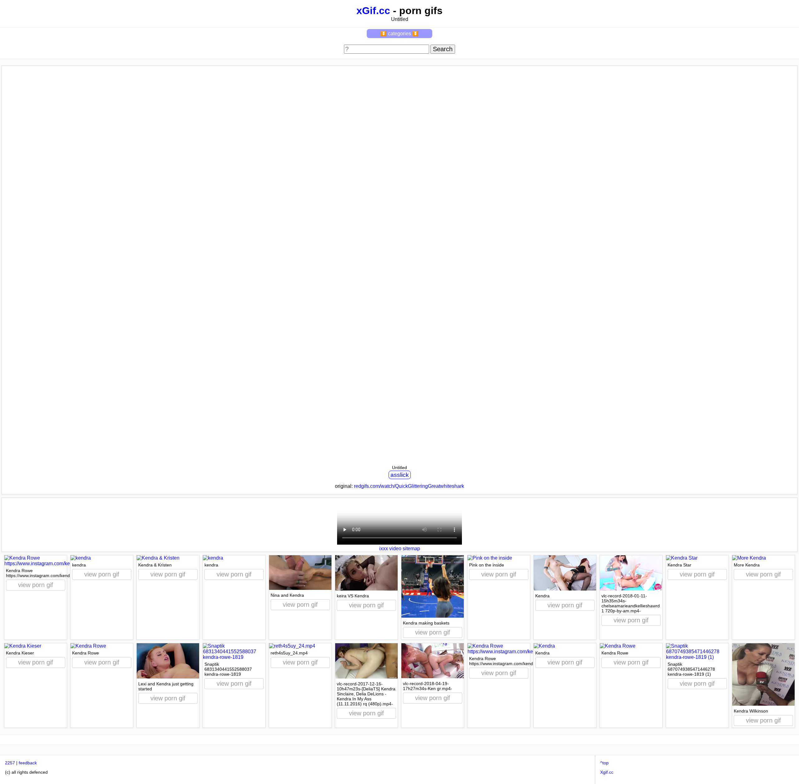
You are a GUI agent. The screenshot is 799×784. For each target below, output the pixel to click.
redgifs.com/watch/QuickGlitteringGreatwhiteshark (409, 486)
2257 (10, 762)
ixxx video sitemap (399, 548)
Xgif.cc (606, 772)
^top (604, 762)
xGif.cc (373, 10)
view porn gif (35, 584)
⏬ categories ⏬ (399, 33)
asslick (399, 475)
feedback (28, 762)
